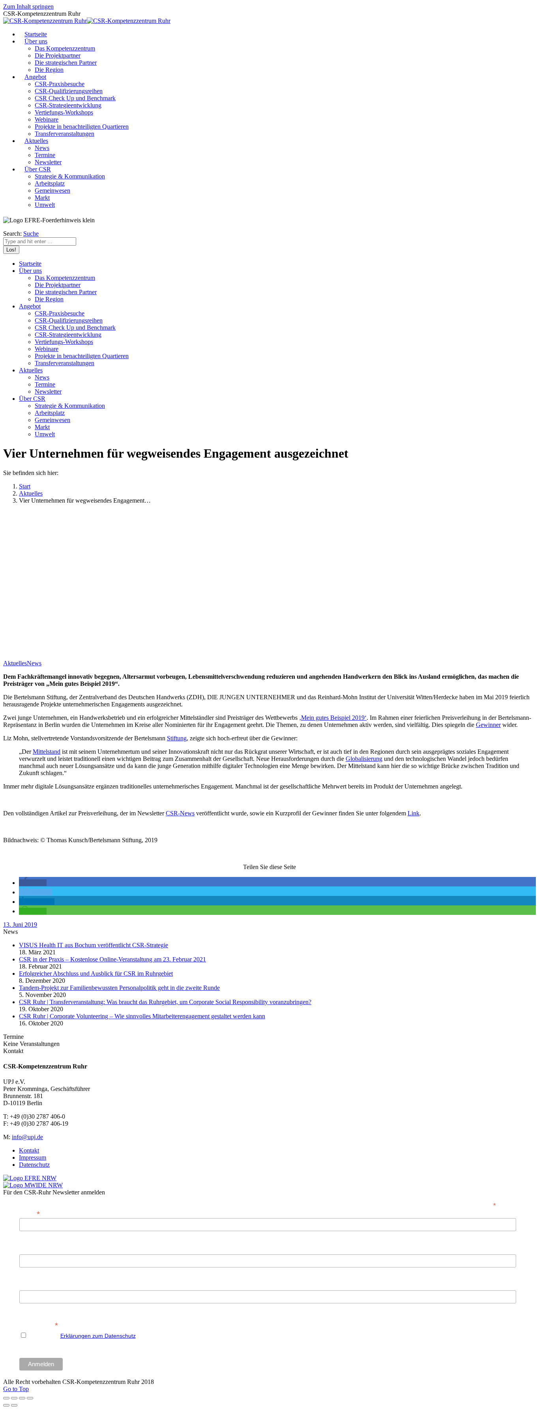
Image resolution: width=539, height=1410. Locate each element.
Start (24, 486)
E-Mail (29, 1213)
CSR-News (180, 813)
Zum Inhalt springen (28, 6)
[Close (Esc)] (6, 1398)
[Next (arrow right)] (14, 1405)
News (34, 663)
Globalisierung (364, 758)
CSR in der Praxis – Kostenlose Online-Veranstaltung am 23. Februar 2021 (112, 959)
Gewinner (488, 724)
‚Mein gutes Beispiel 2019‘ (333, 717)
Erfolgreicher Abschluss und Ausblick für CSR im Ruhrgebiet (96, 973)
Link (413, 813)
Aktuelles (31, 493)
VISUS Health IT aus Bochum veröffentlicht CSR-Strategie (93, 945)
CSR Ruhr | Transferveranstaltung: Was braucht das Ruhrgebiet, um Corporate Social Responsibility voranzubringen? (165, 1002)
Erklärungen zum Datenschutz (98, 1336)
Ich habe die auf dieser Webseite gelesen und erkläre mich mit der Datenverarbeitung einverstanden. (192, 1336)
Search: (12, 233)
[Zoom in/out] (30, 1398)
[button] (33, 882)
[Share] (14, 1398)
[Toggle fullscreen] (22, 1398)
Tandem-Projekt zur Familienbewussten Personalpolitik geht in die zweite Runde (119, 987)
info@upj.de (27, 1137)
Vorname (30, 1250)
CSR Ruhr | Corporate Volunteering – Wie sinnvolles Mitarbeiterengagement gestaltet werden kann (142, 1016)
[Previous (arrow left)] (6, 1405)
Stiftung (177, 738)
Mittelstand (46, 751)
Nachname (33, 1286)
